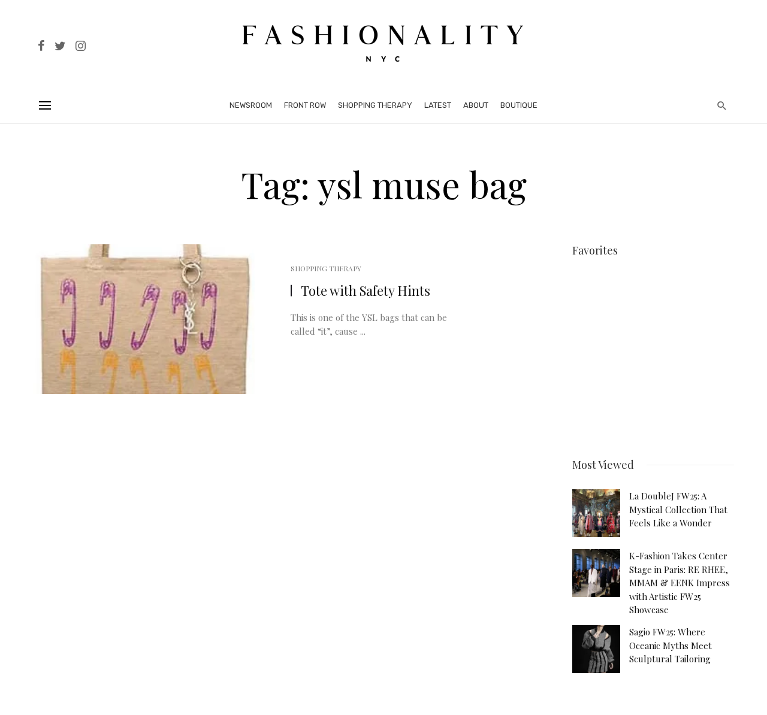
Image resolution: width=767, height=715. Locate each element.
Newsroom (251, 105)
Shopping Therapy (375, 105)
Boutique (518, 105)
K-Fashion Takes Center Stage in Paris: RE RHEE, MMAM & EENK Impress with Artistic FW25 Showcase (679, 583)
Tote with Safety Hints (365, 290)
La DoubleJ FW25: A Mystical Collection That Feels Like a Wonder (678, 509)
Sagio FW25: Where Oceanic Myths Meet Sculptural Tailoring (670, 645)
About (475, 105)
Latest (437, 105)
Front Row (305, 105)
